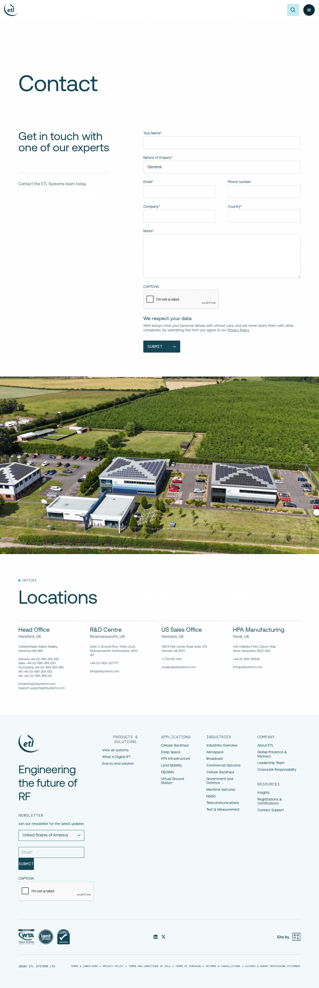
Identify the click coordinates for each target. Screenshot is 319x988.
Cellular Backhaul (175, 745)
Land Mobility (171, 765)
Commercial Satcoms (223, 765)
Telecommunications (222, 803)
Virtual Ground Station (172, 781)
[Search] (293, 10)
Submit (26, 863)
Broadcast (214, 759)
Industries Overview (222, 745)
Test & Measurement (222, 809)
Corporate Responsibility (276, 770)
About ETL (265, 745)
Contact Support (270, 810)
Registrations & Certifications (269, 801)
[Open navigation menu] (309, 10)
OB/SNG (167, 772)
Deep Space (170, 752)
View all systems (115, 750)
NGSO (211, 796)
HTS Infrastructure (175, 759)
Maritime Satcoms (220, 789)
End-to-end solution (118, 764)
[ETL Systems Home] (54, 744)
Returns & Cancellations (223, 966)
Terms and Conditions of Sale (149, 966)
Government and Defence (220, 781)
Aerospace (215, 752)
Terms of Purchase (188, 966)
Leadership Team (270, 763)
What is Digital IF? (116, 757)
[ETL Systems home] (11, 10)
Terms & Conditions (84, 966)
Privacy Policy (238, 330)
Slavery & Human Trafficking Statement (273, 966)
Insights (263, 792)
